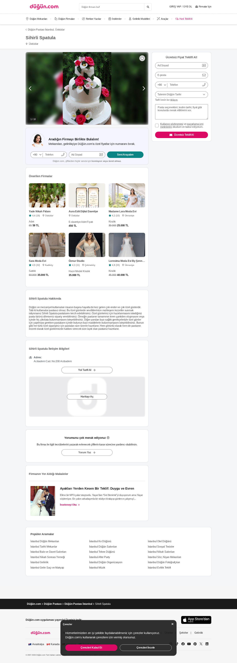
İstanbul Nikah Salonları (161, 551)
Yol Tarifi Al (84, 370)
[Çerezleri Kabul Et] (172, 624)
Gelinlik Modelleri (141, 18)
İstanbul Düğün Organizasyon (105, 562)
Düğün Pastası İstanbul (78, 604)
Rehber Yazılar (93, 18)
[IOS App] (196, 620)
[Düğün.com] (44, 6)
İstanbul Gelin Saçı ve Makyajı (47, 567)
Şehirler (183, 632)
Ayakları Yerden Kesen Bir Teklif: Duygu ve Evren (97, 488)
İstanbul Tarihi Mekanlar (43, 546)
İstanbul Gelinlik (39, 562)
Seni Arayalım (125, 154)
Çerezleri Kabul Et (91, 647)
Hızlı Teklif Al (185, 18)
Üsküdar (60, 29)
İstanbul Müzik (97, 567)
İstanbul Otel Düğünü (159, 541)
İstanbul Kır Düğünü (100, 541)
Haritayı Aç (87, 396)
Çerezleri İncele (146, 647)
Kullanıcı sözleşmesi (171, 124)
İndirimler (116, 18)
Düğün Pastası (52, 604)
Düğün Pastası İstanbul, (41, 29)
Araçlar (164, 18)
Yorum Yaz (84, 452)
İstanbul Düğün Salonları (103, 546)
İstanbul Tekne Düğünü (102, 551)
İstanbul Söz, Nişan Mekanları (164, 557)
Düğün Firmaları (66, 18)
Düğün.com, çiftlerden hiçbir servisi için (87, 161)
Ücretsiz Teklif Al (184, 134)
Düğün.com (34, 604)
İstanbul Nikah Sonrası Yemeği (47, 557)
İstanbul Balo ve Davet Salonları (48, 551)
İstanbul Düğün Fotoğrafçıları (164, 562)
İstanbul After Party (99, 557)
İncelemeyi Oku (68, 504)
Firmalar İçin (205, 6)
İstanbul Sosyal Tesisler (161, 546)
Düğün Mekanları (38, 18)
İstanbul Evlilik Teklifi (159, 567)
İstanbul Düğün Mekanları (44, 541)
